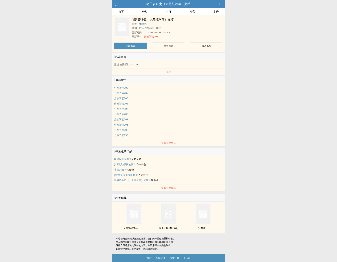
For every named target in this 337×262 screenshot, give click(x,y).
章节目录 (168, 45)
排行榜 (150, 28)
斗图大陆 (119, 169)
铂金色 (143, 23)
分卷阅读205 (121, 103)
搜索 (192, 12)
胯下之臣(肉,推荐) (168, 228)
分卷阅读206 (121, 98)
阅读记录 (161, 258)
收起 (168, 71)
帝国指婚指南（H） (134, 228)
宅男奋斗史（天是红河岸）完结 (168, 4)
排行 (168, 12)
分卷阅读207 (121, 93)
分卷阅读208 (151, 36)
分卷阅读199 (121, 135)
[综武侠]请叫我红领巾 (126, 174)
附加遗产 (203, 228)
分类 (145, 12)
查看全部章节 (168, 143)
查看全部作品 (168, 187)
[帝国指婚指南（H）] (134, 223)
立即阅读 (131, 45)
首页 (121, 12)
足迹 (216, 12)
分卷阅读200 (121, 130)
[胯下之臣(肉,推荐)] (168, 223)
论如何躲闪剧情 (122, 159)
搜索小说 (175, 258)
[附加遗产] (203, 223)
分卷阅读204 (121, 108)
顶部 (188, 258)
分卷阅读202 (121, 119)
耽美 (141, 28)
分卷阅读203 (121, 114)
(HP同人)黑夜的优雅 (125, 164)
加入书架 (206, 45)
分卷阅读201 (121, 124)
